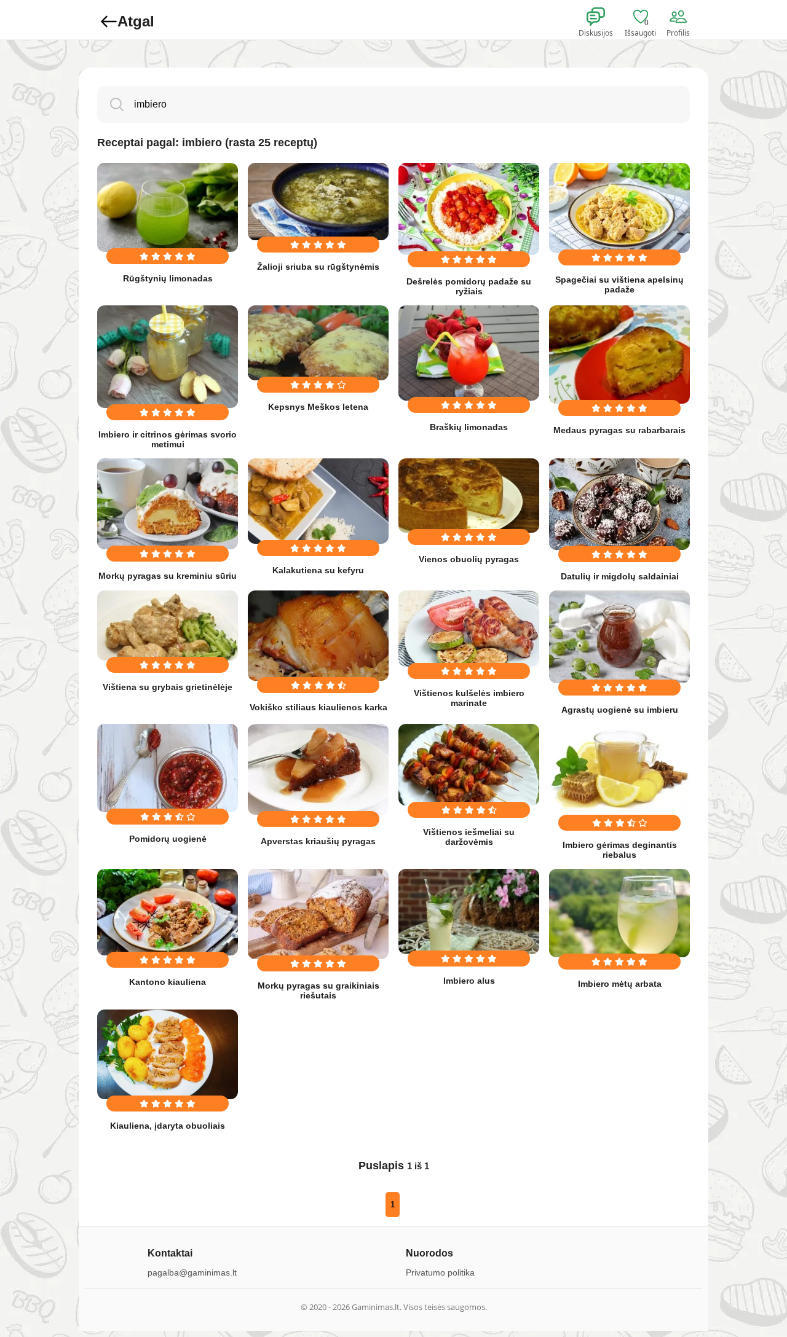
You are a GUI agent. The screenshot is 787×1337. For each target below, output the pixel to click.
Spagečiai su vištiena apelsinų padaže (619, 284)
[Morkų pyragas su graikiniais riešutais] (318, 914)
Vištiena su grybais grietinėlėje (167, 687)
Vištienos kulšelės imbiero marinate (469, 698)
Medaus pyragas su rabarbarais (619, 430)
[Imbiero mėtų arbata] (619, 913)
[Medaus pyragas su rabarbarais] (619, 354)
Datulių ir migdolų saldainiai (620, 576)
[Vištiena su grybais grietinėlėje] (167, 625)
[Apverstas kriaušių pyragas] (318, 769)
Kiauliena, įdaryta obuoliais (167, 1126)
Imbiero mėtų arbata (620, 984)
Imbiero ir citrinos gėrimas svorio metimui (167, 439)
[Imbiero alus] (468, 911)
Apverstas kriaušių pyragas (318, 841)
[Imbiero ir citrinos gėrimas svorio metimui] (167, 356)
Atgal (135, 21)
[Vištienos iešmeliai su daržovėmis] (468, 765)
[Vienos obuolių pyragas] (468, 495)
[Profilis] (680, 17)
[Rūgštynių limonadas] (167, 207)
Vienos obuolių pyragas (469, 559)
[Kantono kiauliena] (167, 912)
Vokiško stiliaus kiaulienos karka (318, 707)
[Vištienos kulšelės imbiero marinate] (468, 628)
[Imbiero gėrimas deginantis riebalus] (619, 771)
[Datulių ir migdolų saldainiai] (619, 504)
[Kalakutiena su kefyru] (318, 501)
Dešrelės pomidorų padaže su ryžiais (468, 286)
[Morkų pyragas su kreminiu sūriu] (167, 503)
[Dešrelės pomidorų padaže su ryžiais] (468, 209)
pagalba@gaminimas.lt (192, 1272)
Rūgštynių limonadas (168, 278)
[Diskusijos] (603, 17)
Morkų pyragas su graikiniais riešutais (318, 990)
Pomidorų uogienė (168, 839)
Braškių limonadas (469, 427)
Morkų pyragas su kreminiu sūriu (167, 576)
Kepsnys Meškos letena (318, 407)
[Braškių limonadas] (468, 352)
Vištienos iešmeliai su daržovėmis (469, 837)
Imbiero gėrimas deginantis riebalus (620, 850)
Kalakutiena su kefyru (318, 570)
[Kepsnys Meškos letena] (318, 342)
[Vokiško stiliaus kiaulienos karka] (318, 635)
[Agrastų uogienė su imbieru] (619, 636)
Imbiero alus (469, 981)
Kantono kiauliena (167, 982)
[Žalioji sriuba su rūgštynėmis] (318, 201)
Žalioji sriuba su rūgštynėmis (318, 267)
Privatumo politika (440, 1272)
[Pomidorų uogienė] (167, 768)
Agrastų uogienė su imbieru (619, 710)
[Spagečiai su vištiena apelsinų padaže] (619, 208)
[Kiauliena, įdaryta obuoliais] (167, 1054)
